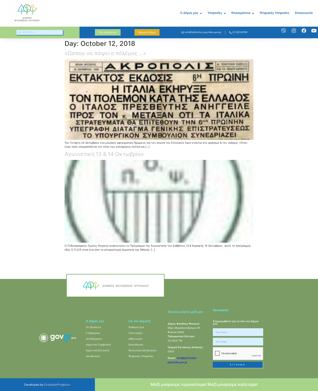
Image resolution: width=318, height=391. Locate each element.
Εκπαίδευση (136, 344)
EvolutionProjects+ (57, 384)
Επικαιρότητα (240, 13)
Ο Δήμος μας (189, 13)
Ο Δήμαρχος (93, 333)
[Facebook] (303, 30)
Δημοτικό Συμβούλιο (98, 344)
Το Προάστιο (93, 327)
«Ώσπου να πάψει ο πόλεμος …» (105, 53)
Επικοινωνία (304, 13)
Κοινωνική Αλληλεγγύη (142, 350)
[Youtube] (314, 30)
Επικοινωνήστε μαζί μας (185, 312)
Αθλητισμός (136, 338)
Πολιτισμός (135, 333)
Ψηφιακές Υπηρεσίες (274, 13)
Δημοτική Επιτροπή (97, 350)
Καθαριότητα (136, 327)
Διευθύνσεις (93, 356)
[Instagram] (293, 30)
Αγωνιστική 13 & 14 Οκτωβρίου (104, 154)
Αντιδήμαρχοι (94, 338)
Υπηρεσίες (215, 13)
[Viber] (283, 30)
